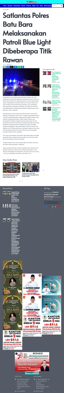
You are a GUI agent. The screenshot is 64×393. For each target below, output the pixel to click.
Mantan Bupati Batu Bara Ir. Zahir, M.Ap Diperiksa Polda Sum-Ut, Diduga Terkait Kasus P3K (11, 175)
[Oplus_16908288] (32, 2)
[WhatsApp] (52, 209)
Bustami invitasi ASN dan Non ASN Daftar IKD (56, 102)
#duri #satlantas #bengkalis (48, 192)
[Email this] (4, 67)
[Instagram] (52, 206)
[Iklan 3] (51, 305)
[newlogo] (32, 372)
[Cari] (61, 5)
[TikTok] (55, 206)
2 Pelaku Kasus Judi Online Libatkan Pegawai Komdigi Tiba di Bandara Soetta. (30, 175)
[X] (49, 206)
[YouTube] (58, 206)
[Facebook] (46, 206)
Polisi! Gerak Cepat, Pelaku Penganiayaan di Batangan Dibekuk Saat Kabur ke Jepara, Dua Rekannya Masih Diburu (15, 210)
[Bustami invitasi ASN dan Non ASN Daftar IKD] (45, 100)
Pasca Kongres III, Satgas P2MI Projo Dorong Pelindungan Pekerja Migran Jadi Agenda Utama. (56, 76)
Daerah (4, 64)
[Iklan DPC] (32, 305)
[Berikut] (43, 170)
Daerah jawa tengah (51, 195)
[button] (19, 181)
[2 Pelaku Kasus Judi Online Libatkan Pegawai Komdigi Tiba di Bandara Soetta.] (31, 163)
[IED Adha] (12, 305)
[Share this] (8, 67)
